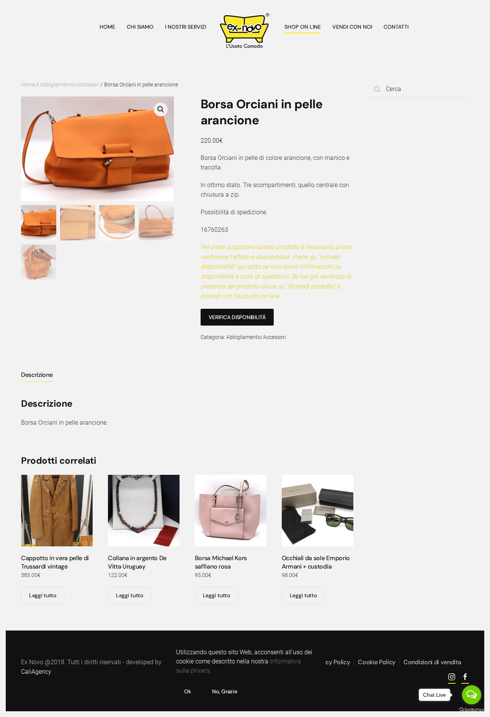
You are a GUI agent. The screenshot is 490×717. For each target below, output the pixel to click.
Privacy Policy (331, 662)
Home (28, 84)
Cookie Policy (376, 662)
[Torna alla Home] (245, 30)
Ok (187, 691)
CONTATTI (396, 26)
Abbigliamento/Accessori (70, 84)
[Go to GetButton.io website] (471, 709)
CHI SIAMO (140, 26)
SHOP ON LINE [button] (302, 26)
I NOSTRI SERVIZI (185, 26)
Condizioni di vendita (432, 662)
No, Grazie (224, 691)
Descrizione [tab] (36, 375)
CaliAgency (36, 671)
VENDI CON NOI (352, 26)
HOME (107, 26)
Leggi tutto (42, 595)
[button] (161, 109)
